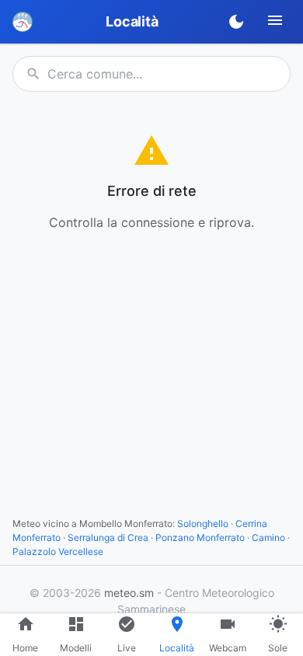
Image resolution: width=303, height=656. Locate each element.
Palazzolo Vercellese (57, 551)
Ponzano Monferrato (200, 537)
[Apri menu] (275, 20)
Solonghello (202, 523)
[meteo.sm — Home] (22, 22)
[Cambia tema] (236, 22)
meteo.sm (129, 592)
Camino (268, 537)
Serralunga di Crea (108, 537)
